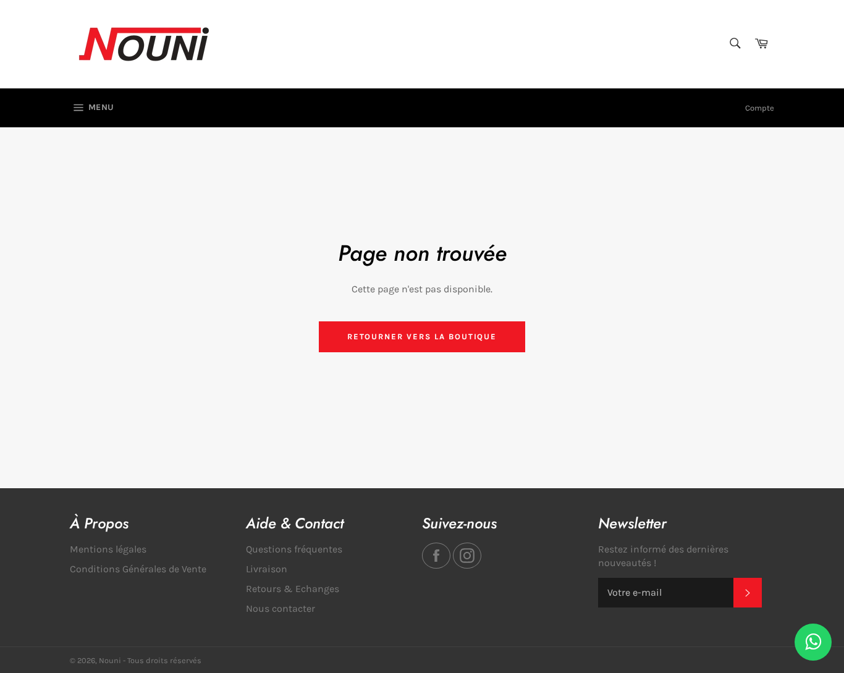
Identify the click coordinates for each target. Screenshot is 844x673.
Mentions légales (108, 549)
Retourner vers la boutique (422, 336)
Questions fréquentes (294, 549)
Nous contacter (280, 608)
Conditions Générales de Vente (138, 569)
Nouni (110, 660)
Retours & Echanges (292, 589)
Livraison (266, 569)
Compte (759, 107)
